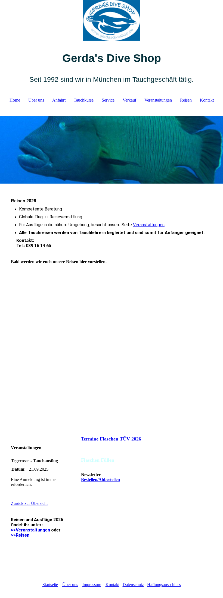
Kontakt (207, 100)
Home (15, 100)
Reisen (186, 100)
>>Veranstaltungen (30, 530)
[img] (111, 20)
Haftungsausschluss (164, 584)
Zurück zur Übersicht (29, 503)
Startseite (50, 584)
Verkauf (129, 100)
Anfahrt (59, 100)
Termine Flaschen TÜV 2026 (111, 439)
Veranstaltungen (158, 100)
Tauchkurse (84, 100)
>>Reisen (20, 535)
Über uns (36, 100)
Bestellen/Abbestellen (100, 479)
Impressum (91, 584)
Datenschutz (133, 584)
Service (108, 100)
